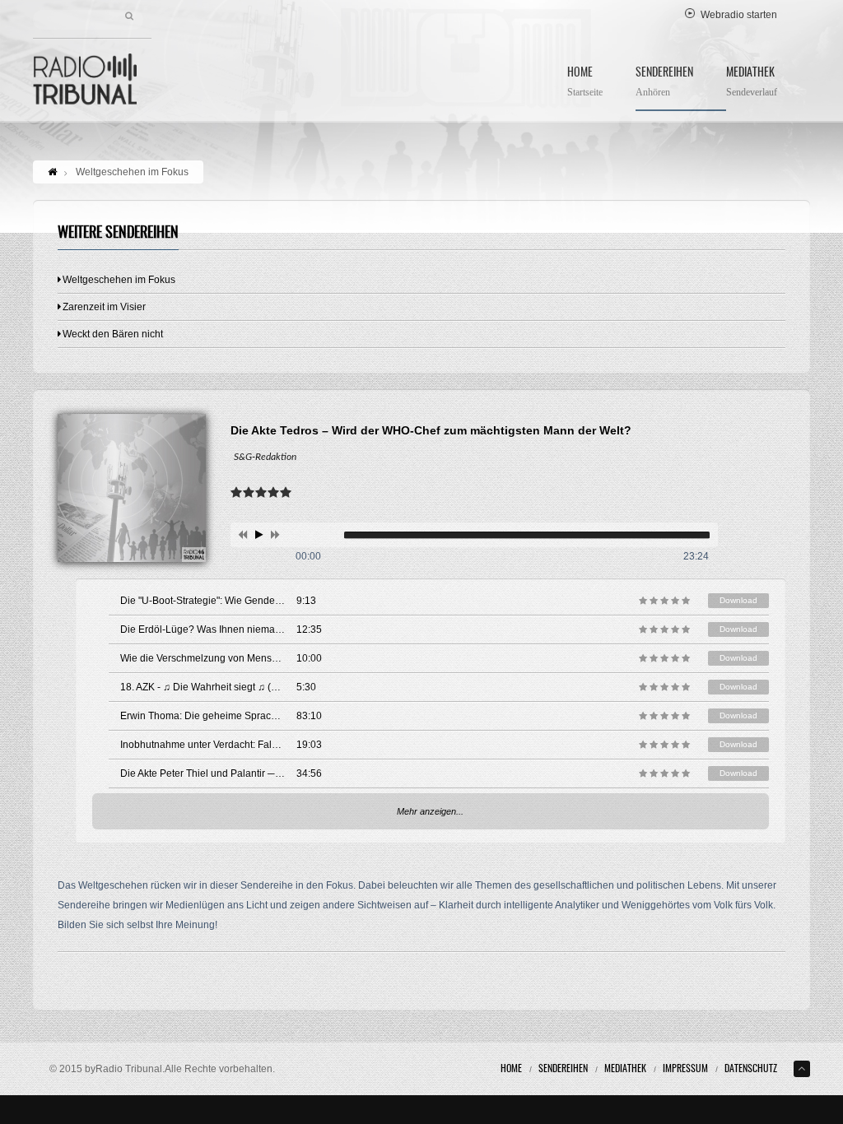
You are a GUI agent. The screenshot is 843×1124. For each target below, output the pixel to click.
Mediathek (751, 82)
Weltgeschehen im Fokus (119, 280)
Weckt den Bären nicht (113, 334)
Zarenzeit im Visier (104, 307)
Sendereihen (664, 82)
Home (585, 82)
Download (738, 600)
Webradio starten (739, 15)
